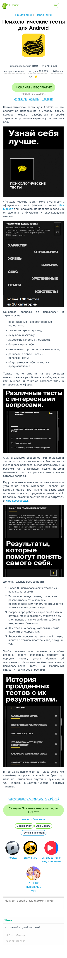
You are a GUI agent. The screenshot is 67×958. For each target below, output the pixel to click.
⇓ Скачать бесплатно (33, 87)
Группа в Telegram (33, 832)
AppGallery (43, 825)
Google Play (24, 825)
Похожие (47, 98)
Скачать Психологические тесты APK (33, 810)
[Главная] (5, 8)
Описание (20, 98)
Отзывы (34, 98)
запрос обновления (33, 819)
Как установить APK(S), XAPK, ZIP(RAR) (33, 798)
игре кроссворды (16, 500)
